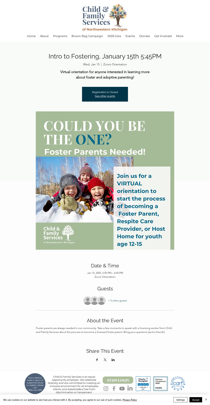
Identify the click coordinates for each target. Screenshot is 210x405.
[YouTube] (122, 388)
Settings (180, 399)
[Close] (206, 399)
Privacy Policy (130, 399)
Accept (195, 399)
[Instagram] (106, 388)
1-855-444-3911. (35, 390)
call (35, 387)
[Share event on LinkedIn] (113, 359)
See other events (105, 96)
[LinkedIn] (130, 388)
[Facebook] (114, 388)
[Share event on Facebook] (97, 359)
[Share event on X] (105, 359)
